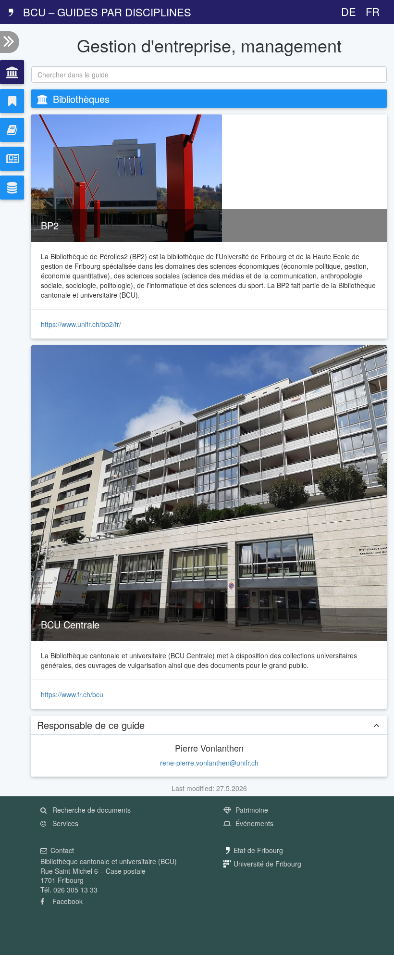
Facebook (66, 901)
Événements (253, 823)
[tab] (12, 72)
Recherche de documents (90, 810)
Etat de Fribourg (258, 850)
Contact (62, 850)
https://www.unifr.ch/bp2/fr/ (81, 324)
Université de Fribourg (267, 863)
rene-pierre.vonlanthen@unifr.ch (209, 762)
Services (64, 823)
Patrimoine (251, 810)
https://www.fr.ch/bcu (72, 694)
